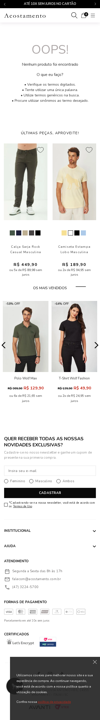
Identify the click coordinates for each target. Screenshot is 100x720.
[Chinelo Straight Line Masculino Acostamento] (76, 181)
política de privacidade (54, 702)
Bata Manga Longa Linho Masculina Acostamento (28, 249)
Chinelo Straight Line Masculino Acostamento (77, 249)
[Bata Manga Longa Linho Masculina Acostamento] (28, 181)
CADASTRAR (50, 493)
